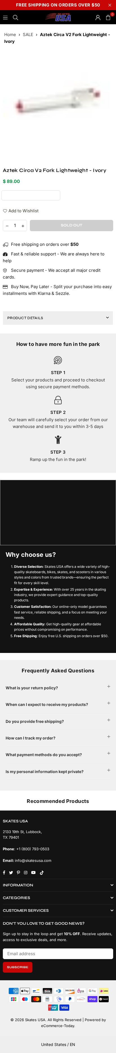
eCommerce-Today (57, 1025)
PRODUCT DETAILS (25, 318)
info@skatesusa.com (33, 860)
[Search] (15, 17)
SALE (28, 34)
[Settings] (98, 17)
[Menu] (5, 17)
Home (10, 34)
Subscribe (17, 967)
